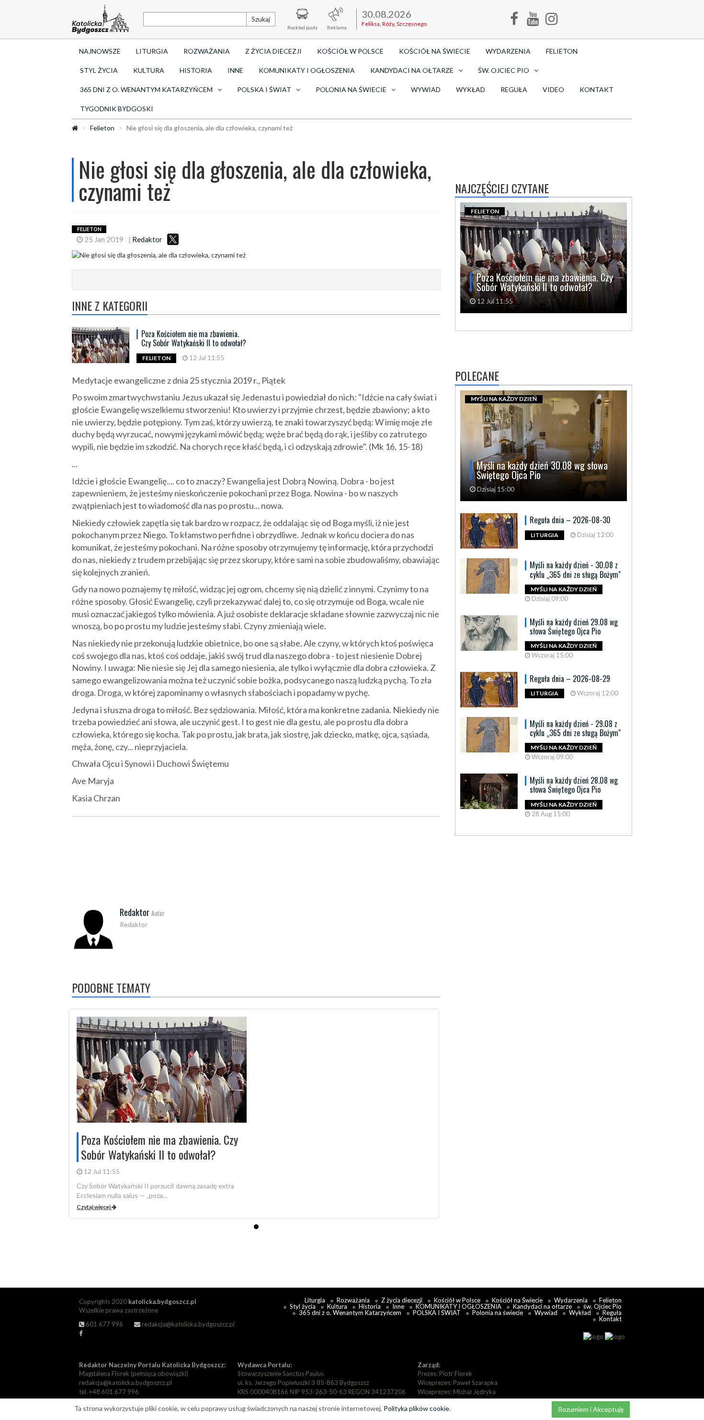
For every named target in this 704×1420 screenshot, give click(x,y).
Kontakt (596, 89)
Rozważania (206, 51)
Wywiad (426, 89)
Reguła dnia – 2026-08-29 (570, 678)
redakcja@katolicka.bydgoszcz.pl (187, 1324)
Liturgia (152, 51)
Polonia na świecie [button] (351, 89)
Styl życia (99, 70)
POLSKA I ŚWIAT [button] (264, 89)
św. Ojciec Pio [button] (503, 70)
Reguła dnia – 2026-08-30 (570, 520)
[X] (173, 239)
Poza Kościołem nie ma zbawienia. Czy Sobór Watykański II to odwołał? (193, 338)
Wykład (470, 89)
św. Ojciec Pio (602, 1306)
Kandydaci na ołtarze (542, 1306)
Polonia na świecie (497, 1312)
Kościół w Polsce (350, 51)
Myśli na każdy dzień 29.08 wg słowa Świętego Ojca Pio (574, 626)
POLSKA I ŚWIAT (437, 1312)
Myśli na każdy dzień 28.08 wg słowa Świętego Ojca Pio (574, 785)
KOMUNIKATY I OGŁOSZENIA (307, 70)
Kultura (148, 70)
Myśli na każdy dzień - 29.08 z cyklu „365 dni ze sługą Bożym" (575, 728)
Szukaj (260, 19)
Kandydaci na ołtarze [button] (412, 70)
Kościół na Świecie (434, 51)
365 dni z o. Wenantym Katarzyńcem (350, 1312)
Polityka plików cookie (416, 1408)
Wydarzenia (508, 51)
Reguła (513, 89)
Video (553, 89)
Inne (235, 70)
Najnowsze (100, 51)
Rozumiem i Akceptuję (591, 1409)
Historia (196, 70)
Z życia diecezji (273, 51)
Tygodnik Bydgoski (116, 109)
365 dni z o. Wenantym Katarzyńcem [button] (146, 89)
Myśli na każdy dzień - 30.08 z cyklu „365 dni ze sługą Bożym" (575, 569)
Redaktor (147, 239)
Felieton (562, 51)
